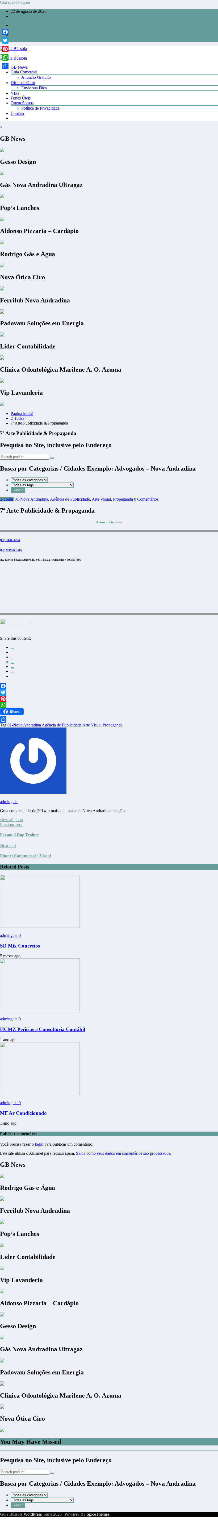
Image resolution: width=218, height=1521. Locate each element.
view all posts (11, 819)
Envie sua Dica (34, 88)
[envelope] (12, 663)
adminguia (9, 801)
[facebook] (12, 648)
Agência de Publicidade (70, 499)
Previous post (11, 824)
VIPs (15, 93)
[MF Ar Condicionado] (40, 1093)
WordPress (33, 1514)
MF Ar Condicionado (23, 1113)
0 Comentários (146, 499)
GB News (19, 67)
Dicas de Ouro (23, 82)
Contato (17, 113)
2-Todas (7, 499)
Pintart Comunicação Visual (25, 856)
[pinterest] (12, 667)
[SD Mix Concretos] (40, 926)
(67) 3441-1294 (10, 540)
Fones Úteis (21, 98)
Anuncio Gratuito (36, 77)
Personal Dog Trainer (19, 835)
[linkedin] (12, 658)
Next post (8, 845)
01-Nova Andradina (31, 499)
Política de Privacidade (40, 108)
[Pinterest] (109, 699)
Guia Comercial (24, 72)
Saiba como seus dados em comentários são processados (123, 1153)
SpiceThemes (98, 1514)
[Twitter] (109, 692)
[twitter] (12, 653)
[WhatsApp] (12, 672)
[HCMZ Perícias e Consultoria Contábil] (40, 1010)
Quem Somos (22, 103)
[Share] (109, 719)
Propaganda (123, 499)
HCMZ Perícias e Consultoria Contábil (42, 1029)
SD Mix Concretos (20, 946)
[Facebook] (109, 686)
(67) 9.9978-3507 (11, 549)
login (39, 1144)
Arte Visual (101, 499)
